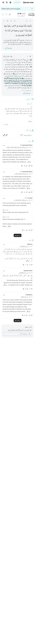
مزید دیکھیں (29, 162)
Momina (29, 244)
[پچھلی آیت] (6, 14)
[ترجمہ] (30, 56)
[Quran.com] (28, 2)
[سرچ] (7, 2)
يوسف (23, 13)
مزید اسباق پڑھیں (18, 235)
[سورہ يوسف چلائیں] (30, 20)
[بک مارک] (26, 20)
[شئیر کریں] (11, 20)
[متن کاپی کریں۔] (14, 20)
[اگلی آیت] (2, 14)
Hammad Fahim (27, 145)
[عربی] (27, 56)
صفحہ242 (23, 16)
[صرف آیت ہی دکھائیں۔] (9, 14)
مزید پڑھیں (30, 121)
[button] (29, 26)
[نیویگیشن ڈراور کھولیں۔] (3, 2)
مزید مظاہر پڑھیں (18, 320)
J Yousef (29, 198)
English (17, 9)
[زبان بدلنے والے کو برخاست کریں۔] (32, 8)
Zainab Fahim (28, 271)
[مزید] (3, 20)
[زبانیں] (10, 2)
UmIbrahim (28, 295)
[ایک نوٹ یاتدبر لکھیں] (7, 20)
